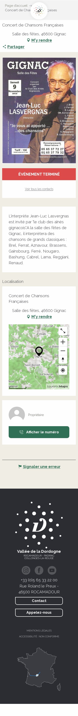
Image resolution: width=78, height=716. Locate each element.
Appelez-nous (39, 612)
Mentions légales (39, 630)
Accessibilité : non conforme (39, 636)
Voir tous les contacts (39, 189)
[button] (39, 110)
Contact (39, 601)
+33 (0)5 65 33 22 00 (39, 579)
